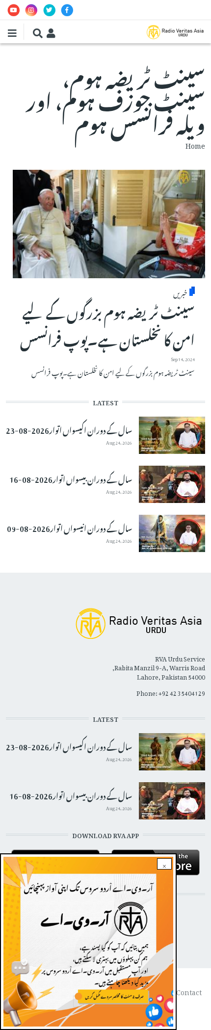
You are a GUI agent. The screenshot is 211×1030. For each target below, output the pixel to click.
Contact (189, 990)
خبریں (180, 292)
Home (195, 144)
